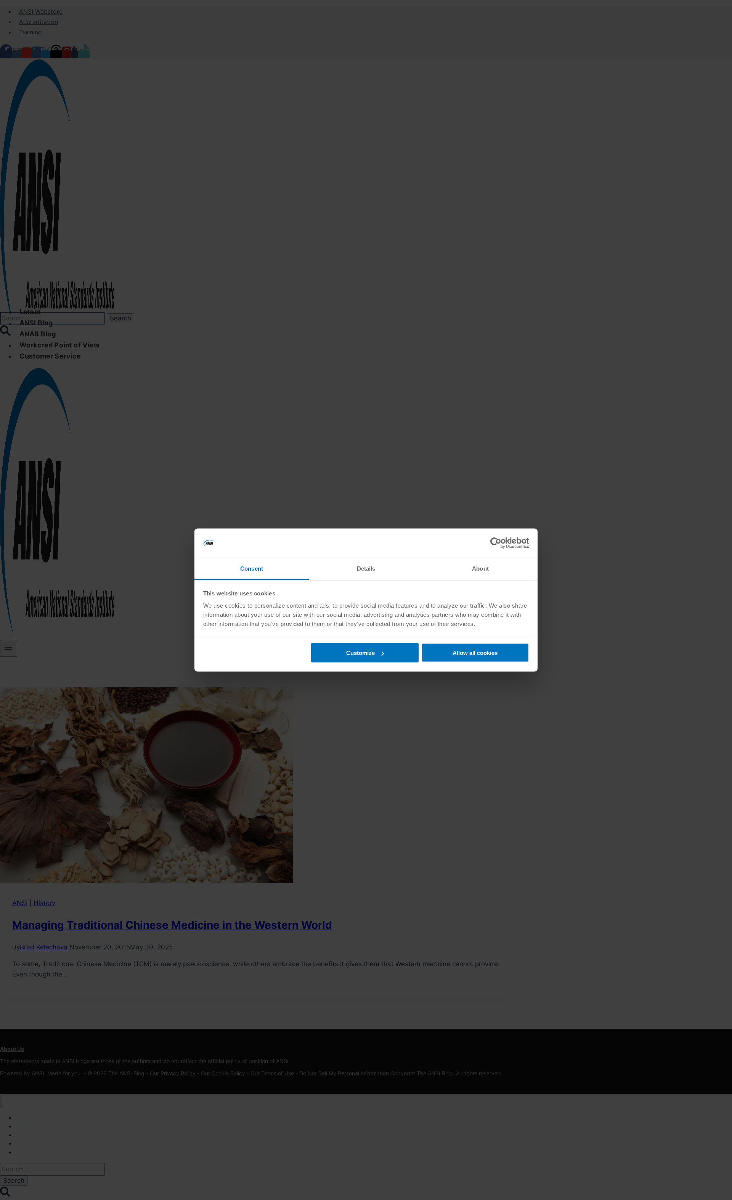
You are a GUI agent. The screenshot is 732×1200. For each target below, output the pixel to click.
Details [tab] (366, 568)
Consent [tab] (251, 568)
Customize (360, 653)
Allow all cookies (475, 653)
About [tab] (480, 568)
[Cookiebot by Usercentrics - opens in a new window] (495, 543)
